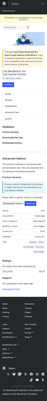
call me (41, 242)
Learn (4, 324)
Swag (28, 337)
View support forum (11, 289)
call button (33, 242)
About (5, 304)
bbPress (7, 353)
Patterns (28, 316)
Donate (29, 333)
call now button (28, 247)
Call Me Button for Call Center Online (14, 73)
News (4, 308)
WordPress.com (10, 345)
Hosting (5, 312)
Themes (28, 308)
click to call (40, 247)
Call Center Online (13, 78)
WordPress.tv (9, 337)
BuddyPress (9, 357)
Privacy (5, 316)
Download (8, 85)
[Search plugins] (28, 27)
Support (8, 118)
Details (8, 94)
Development (11, 106)
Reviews (8, 100)
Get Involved (30, 324)
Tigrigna (11, 368)
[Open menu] (43, 3)
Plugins (28, 312)
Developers (7, 333)
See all (42, 271)
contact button (38, 252)
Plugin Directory (8, 11)
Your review (7, 271)
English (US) (40, 236)
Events (28, 328)
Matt (5, 349)
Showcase (29, 304)
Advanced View (12, 112)
